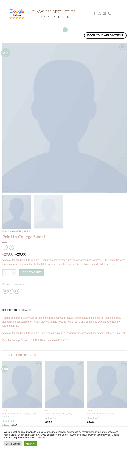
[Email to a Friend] (16, 291)
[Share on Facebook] (11, 291)
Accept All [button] (30, 444)
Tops (27, 231)
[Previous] (9, 118)
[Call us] (109, 13)
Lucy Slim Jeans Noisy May (58, 413)
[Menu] (65, 30)
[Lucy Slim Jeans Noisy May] (64, 384)
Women (16, 231)
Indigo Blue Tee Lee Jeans (100, 413)
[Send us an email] (104, 13)
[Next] (120, 118)
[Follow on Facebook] (94, 13)
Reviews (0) (25, 310)
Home (5, 231)
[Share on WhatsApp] (5, 291)
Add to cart (31, 272)
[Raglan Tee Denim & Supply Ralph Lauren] (22, 384)
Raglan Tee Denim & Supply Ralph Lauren (19, 415)
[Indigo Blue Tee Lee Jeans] (107, 384)
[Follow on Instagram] (99, 13)
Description (9, 310)
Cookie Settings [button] (13, 444)
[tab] (9, 310)
